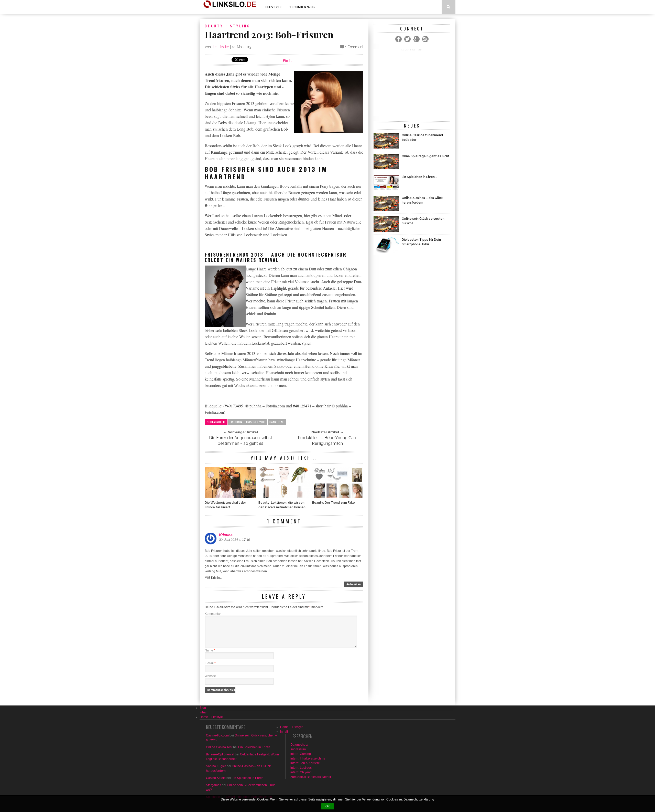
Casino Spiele (216, 778)
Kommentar (213, 614)
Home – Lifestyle (211, 717)
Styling (240, 25)
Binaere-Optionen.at (220, 754)
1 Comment (354, 47)
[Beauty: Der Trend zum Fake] (337, 496)
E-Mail (210, 663)
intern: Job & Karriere (305, 763)
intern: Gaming (300, 754)
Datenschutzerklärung (418, 799)
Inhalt (203, 712)
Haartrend (277, 422)
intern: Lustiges (301, 767)
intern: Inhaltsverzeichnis (307, 758)
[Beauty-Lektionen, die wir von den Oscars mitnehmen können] (284, 496)
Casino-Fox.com (217, 735)
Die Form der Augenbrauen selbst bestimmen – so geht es (240, 440)
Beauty (214, 25)
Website (210, 676)
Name (210, 650)
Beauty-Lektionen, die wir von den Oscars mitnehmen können (281, 505)
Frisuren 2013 (255, 422)
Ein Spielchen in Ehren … (256, 747)
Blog (203, 708)
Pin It (287, 60)
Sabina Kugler (216, 766)
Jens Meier (220, 47)
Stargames (213, 785)
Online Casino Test (219, 747)
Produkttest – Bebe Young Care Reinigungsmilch (327, 440)
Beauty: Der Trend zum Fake (333, 502)
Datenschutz (299, 744)
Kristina (226, 535)
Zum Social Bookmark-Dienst (310, 777)
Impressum (298, 749)
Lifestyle (273, 7)
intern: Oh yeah (301, 772)
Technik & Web (302, 7)
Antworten (353, 584)
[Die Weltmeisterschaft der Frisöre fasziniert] (230, 496)
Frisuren (236, 422)
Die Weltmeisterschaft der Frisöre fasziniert (225, 505)
